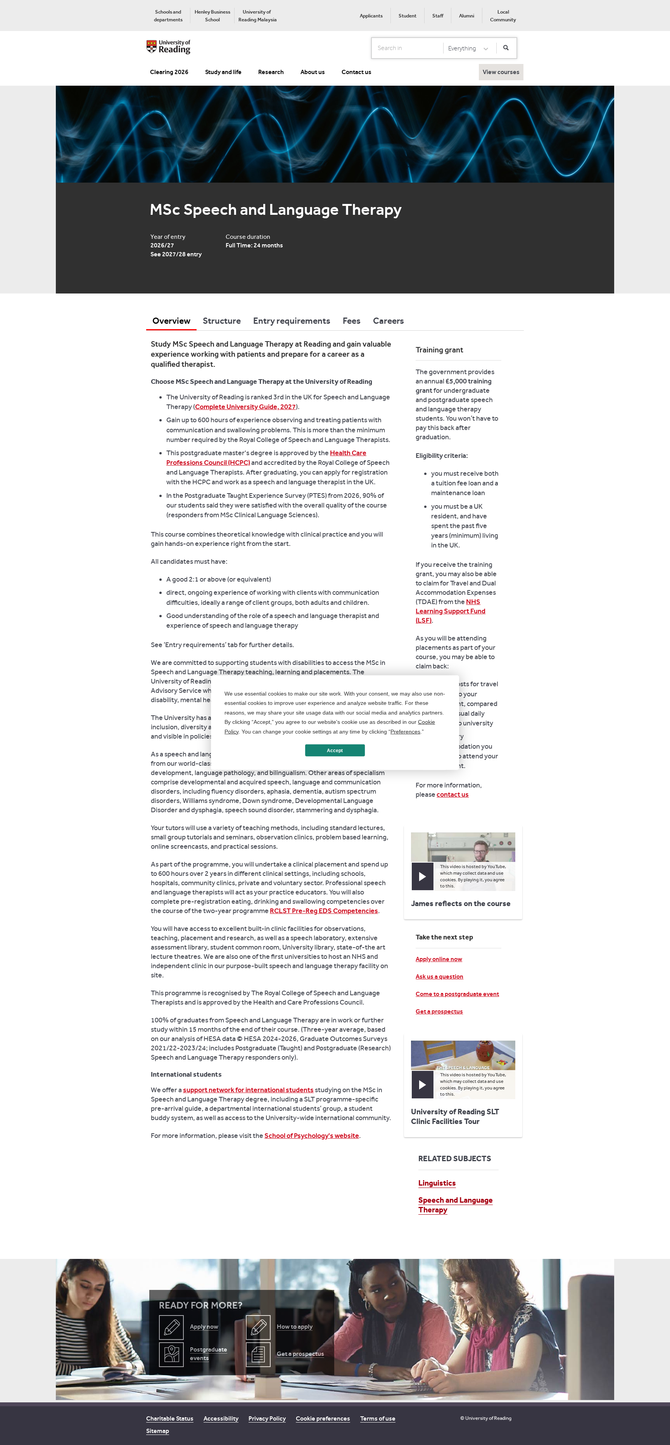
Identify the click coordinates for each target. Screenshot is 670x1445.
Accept (335, 750)
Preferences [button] (405, 731)
